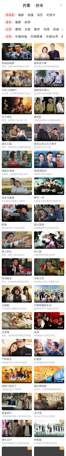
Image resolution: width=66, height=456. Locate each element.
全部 (9, 29)
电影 (21, 15)
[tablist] (33, 5)
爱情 (18, 29)
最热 (9, 22)
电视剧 (10, 15)
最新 (18, 22)
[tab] (26, 5)
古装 (28, 29)
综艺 (40, 15)
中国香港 (36, 36)
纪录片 (51, 15)
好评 (28, 22)
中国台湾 (52, 36)
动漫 (30, 15)
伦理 (47, 29)
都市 (37, 29)
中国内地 (21, 36)
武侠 (56, 29)
